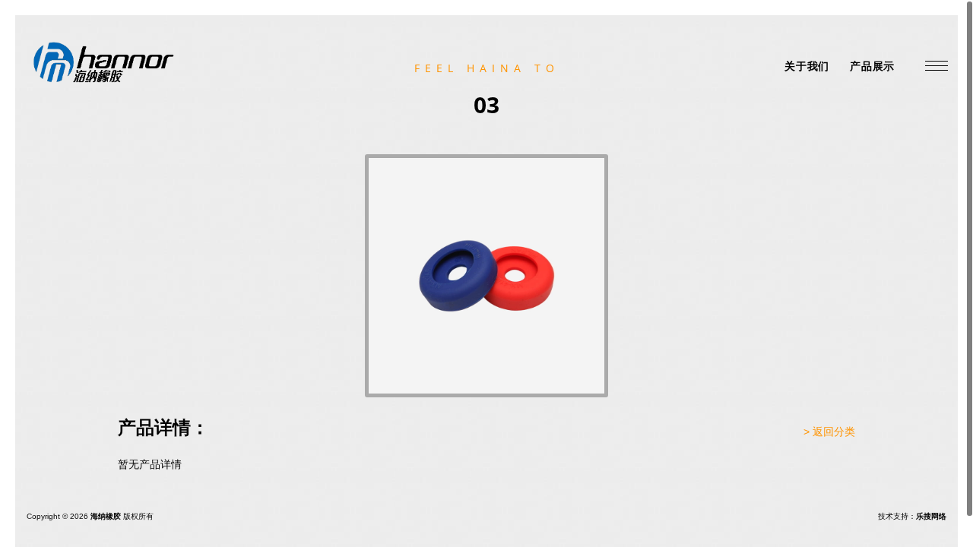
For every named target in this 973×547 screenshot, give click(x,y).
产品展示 (872, 65)
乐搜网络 (931, 516)
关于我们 (806, 65)
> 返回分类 (829, 431)
